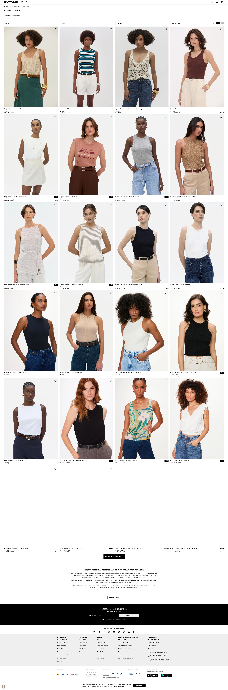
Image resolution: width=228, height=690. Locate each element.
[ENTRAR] (217, 2)
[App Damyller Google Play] (166, 676)
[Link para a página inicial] (6, 6)
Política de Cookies (118, 686)
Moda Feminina (14, 6)
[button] (31, 23)
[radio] (218, 23)
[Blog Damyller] (133, 632)
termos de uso (121, 619)
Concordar (139, 685)
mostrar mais (114, 597)
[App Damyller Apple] (152, 676)
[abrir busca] (28, 2)
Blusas (23, 6)
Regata (29, 6)
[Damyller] (11, 2)
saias (122, 575)
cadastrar (129, 615)
